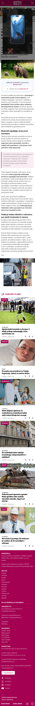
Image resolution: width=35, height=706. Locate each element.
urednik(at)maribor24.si (8, 611)
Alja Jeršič (4, 642)
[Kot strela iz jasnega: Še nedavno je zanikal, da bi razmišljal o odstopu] (17, 520)
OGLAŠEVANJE (8, 673)
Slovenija (4, 575)
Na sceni (4, 586)
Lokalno (3, 573)
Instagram (8, 685)
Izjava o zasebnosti (7, 699)
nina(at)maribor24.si (7, 668)
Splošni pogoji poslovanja (9, 697)
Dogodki (4, 598)
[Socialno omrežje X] (25, 336)
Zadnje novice (5, 703)
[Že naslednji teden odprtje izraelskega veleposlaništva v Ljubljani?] (17, 434)
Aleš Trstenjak (5, 639)
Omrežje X (8, 681)
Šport (3, 580)
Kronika (3, 577)
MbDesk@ (4, 624)
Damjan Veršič (5, 630)
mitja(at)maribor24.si (15, 617)
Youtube (7, 688)
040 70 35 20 (21, 655)
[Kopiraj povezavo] (32, 336)
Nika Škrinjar (5, 635)
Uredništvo (4, 621)
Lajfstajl (3, 589)
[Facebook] (29, 336)
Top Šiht (3, 595)
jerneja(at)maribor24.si (8, 661)
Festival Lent (5, 593)
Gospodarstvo (5, 582)
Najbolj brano (17, 703)
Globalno (4, 584)
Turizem (3, 591)
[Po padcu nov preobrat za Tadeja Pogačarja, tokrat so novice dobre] (17, 352)
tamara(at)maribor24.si (8, 655)
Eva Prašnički (5, 637)
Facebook (8, 678)
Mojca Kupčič (5, 633)
